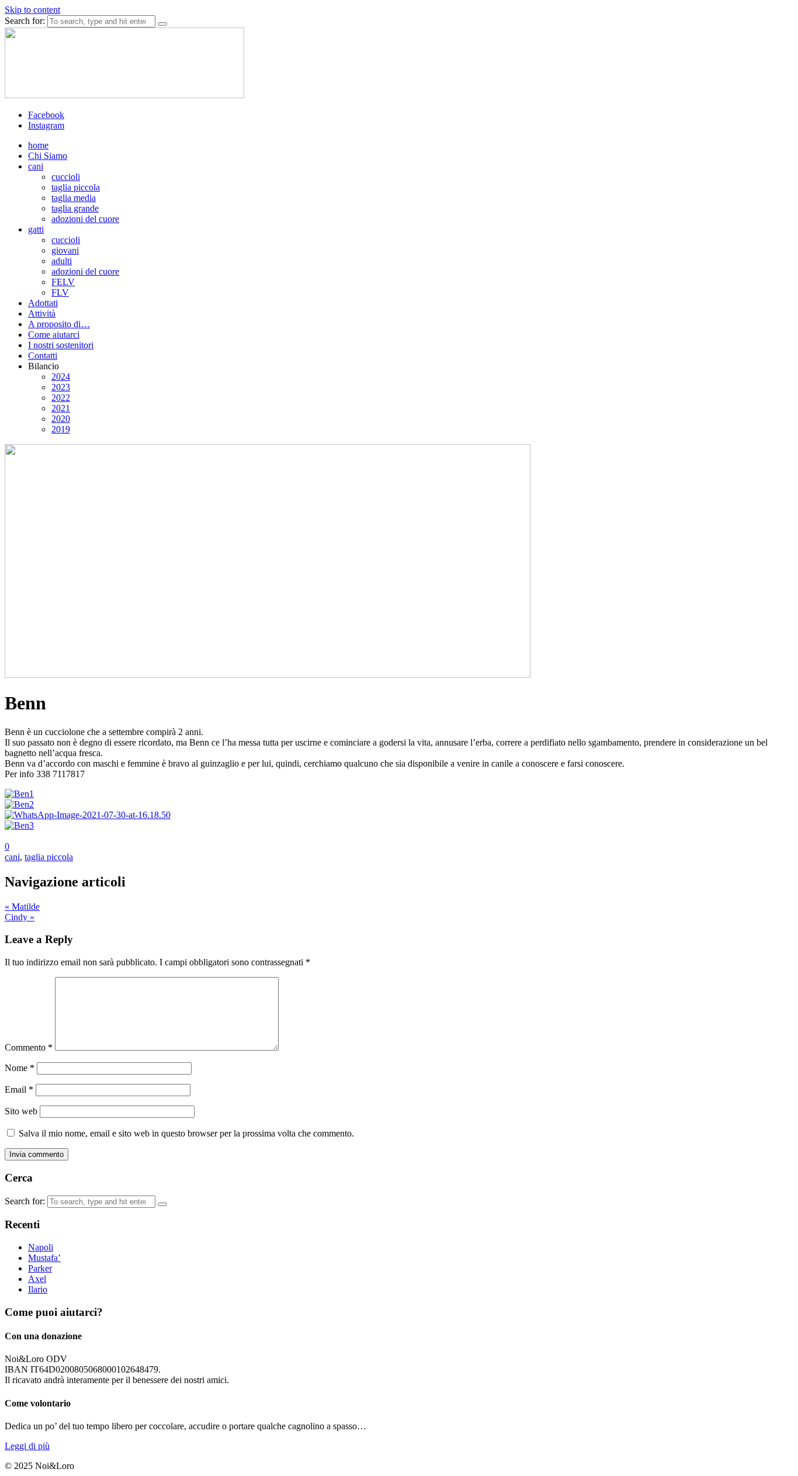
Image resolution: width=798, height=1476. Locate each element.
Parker (40, 1268)
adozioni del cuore (85, 219)
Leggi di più (27, 1446)
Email (19, 1089)
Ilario (37, 1289)
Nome (19, 1068)
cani (35, 166)
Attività (41, 313)
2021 (60, 408)
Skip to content (32, 10)
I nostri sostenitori (60, 345)
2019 (60, 429)
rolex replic (25, 1466)
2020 (60, 419)
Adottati (43, 303)
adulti (61, 261)
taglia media (73, 198)
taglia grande (75, 208)
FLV (60, 292)
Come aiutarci (53, 334)
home (38, 145)
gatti (36, 229)
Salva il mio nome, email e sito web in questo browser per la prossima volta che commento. (186, 1133)
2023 (60, 387)
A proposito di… (59, 324)
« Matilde (22, 907)
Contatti (42, 356)
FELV (63, 282)
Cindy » (19, 917)
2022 (60, 398)
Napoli (40, 1247)
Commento (29, 1047)
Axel (37, 1279)
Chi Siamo (47, 156)
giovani (65, 250)
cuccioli (65, 177)
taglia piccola (75, 187)
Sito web (21, 1111)
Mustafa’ (44, 1258)
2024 (60, 377)
